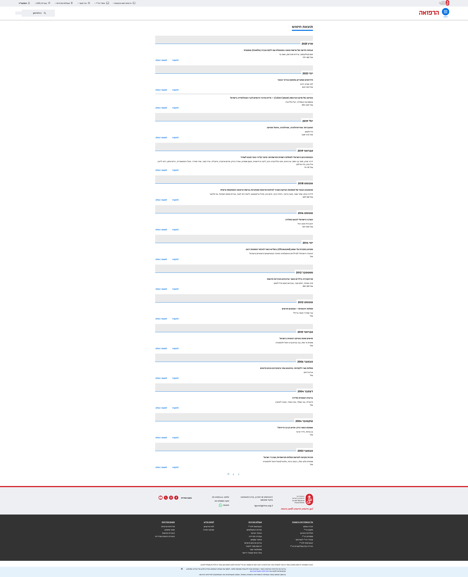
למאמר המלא (161, 60)
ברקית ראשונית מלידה (302, 398)
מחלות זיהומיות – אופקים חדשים (297, 309)
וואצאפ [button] (226, 505)
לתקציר (175, 60)
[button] (124, 3)
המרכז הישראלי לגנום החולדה (299, 220)
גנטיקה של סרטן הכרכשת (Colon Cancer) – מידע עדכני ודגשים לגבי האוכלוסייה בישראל (271, 98)
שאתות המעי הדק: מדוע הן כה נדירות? (295, 428)
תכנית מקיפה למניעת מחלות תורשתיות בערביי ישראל (288, 457)
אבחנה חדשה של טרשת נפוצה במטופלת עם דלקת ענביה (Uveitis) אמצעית (278, 50)
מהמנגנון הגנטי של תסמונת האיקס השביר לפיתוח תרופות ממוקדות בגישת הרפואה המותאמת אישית (266, 190)
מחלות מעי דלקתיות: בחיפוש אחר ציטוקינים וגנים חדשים (286, 368)
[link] (444, 3)
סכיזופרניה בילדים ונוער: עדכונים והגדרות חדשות (290, 279)
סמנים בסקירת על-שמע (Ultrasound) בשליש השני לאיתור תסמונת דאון (279, 249)
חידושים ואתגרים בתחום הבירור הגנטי (295, 80)
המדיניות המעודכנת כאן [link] (259, 571)
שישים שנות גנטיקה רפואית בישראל (296, 338)
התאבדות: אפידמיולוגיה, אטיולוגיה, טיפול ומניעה (290, 128)
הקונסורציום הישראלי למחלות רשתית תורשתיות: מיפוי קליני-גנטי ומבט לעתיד (276, 157)
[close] (181, 570)
